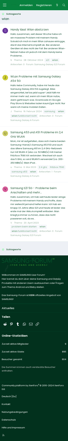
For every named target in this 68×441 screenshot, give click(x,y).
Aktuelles (8, 308)
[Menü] (4, 5)
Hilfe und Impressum (13, 427)
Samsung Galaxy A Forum (24, 120)
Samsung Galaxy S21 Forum (49, 64)
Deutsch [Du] (9, 396)
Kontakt (6, 404)
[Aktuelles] (57, 5)
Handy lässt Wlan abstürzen (29, 30)
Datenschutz (9, 419)
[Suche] (64, 5)
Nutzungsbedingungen (15, 412)
